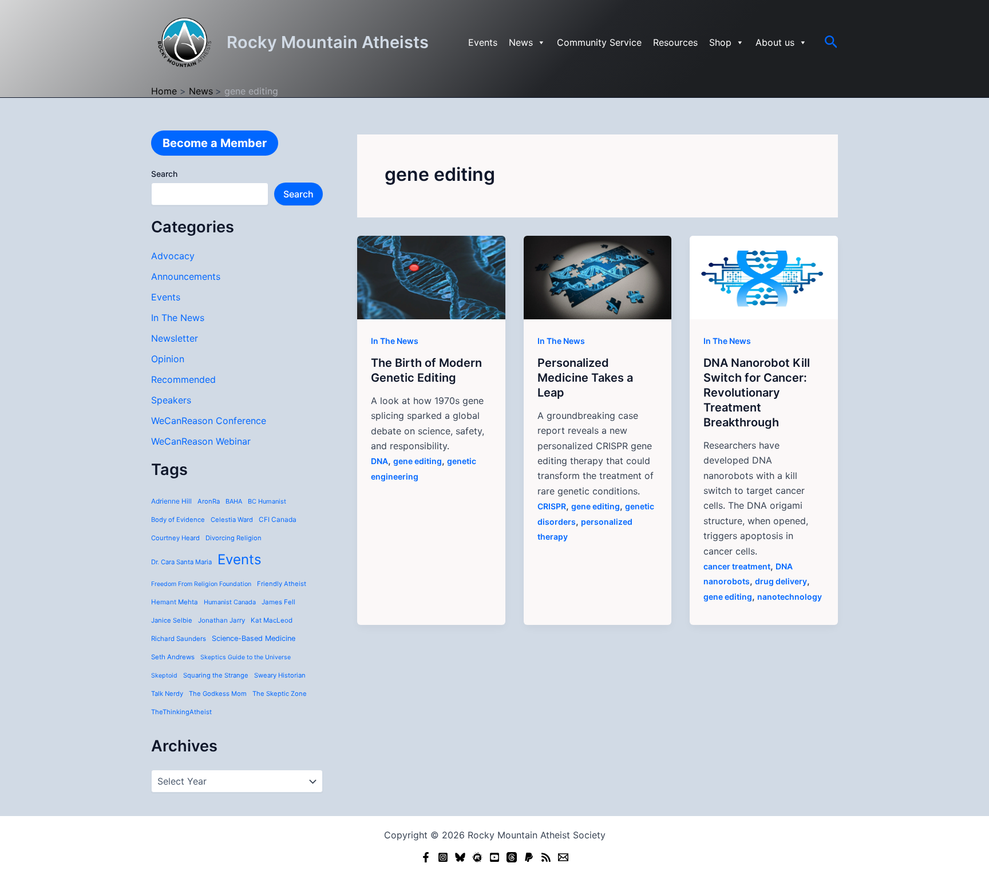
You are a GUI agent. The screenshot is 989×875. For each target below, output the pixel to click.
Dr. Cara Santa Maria (181, 562)
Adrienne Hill (171, 501)
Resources (675, 42)
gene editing (417, 461)
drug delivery (781, 581)
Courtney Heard (175, 538)
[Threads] (512, 857)
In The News (177, 317)
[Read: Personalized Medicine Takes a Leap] (598, 276)
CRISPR (551, 506)
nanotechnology (789, 596)
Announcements (185, 276)
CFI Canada (277, 520)
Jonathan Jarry (221, 620)
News (521, 42)
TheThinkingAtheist (181, 712)
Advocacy (173, 256)
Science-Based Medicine (253, 638)
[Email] (563, 857)
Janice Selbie (171, 620)
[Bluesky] (460, 857)
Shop (720, 42)
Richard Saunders (178, 639)
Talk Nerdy (167, 694)
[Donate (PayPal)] (529, 857)
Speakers (171, 400)
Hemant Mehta (174, 602)
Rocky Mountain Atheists (328, 42)
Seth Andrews (173, 657)
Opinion (167, 359)
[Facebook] (426, 857)
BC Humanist (267, 501)
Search (164, 174)
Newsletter (174, 338)
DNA (379, 461)
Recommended (183, 379)
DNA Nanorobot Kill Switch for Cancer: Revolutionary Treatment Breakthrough (756, 392)
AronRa (208, 501)
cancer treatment (736, 566)
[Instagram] (443, 857)
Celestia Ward (232, 520)
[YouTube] (494, 857)
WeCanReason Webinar (201, 441)
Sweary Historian (280, 675)
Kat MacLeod (271, 620)
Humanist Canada (230, 602)
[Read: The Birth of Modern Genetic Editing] (431, 276)
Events (482, 42)
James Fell (278, 602)
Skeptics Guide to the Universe (245, 657)
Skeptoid (164, 675)
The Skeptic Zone (279, 694)
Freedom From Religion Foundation (201, 584)
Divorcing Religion (233, 538)
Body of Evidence (178, 520)
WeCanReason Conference (208, 420)
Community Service (599, 42)
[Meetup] (477, 857)
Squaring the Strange (215, 675)
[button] (831, 42)
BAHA (234, 501)
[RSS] (546, 857)
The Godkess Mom (218, 694)
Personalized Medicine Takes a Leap (585, 377)
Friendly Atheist (281, 584)
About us (774, 42)
